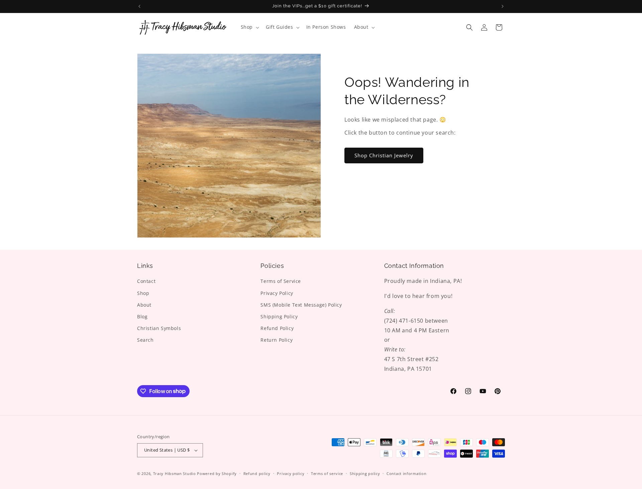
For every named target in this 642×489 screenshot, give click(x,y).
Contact (146, 281)
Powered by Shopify (217, 473)
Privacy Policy (276, 293)
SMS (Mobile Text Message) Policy (301, 305)
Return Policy (276, 340)
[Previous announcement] (139, 6)
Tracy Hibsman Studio (174, 473)
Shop (143, 293)
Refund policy (257, 473)
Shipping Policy (279, 316)
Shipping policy (365, 473)
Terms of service (327, 473)
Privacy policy (290, 473)
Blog (142, 316)
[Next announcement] (502, 6)
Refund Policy (277, 328)
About (144, 305)
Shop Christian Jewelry (383, 155)
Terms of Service (280, 281)
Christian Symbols (159, 328)
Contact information (406, 473)
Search (145, 340)
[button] (249, 27)
